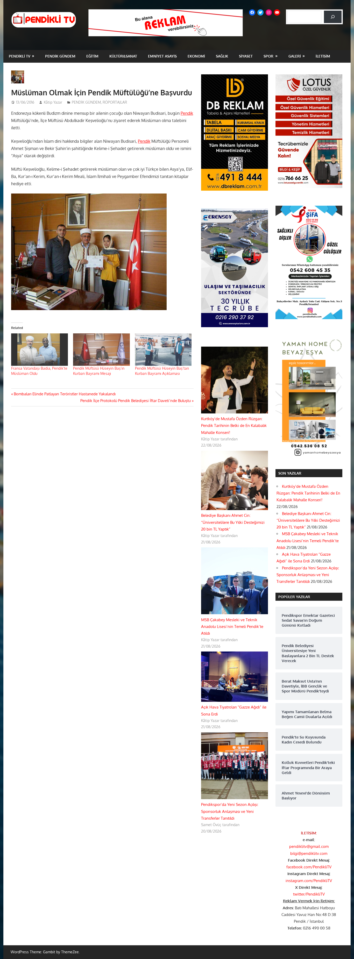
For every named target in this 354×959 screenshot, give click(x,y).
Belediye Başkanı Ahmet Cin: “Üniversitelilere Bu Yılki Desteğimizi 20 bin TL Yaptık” (233, 522)
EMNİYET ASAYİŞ (162, 56)
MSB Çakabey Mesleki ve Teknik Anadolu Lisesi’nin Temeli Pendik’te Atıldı (232, 626)
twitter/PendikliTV (309, 894)
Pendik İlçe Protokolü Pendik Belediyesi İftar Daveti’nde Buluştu (135, 400)
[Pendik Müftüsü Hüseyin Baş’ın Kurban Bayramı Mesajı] (101, 349)
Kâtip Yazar (53, 102)
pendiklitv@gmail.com (309, 846)
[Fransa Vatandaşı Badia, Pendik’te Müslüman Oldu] (39, 349)
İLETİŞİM (323, 56)
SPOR (268, 56)
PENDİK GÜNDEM (60, 56)
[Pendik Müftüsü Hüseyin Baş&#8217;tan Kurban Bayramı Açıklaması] (163, 349)
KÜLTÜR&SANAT (123, 56)
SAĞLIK (222, 56)
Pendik (187, 113)
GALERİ (294, 56)
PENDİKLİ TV (19, 56)
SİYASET (246, 56)
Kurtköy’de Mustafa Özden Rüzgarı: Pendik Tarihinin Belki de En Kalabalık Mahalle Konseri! (234, 425)
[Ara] (333, 17)
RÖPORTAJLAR (115, 102)
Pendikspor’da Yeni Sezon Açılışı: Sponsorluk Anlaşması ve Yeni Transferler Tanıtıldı (229, 811)
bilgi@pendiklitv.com (308, 853)
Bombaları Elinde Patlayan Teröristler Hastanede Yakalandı (64, 393)
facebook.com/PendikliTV (308, 866)
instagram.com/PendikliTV (309, 880)
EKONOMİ (196, 56)
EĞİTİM (92, 56)
